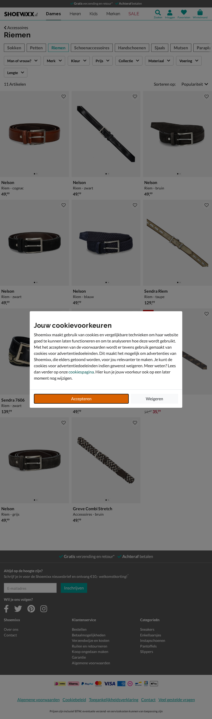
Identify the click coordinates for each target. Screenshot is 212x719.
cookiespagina (81, 371)
